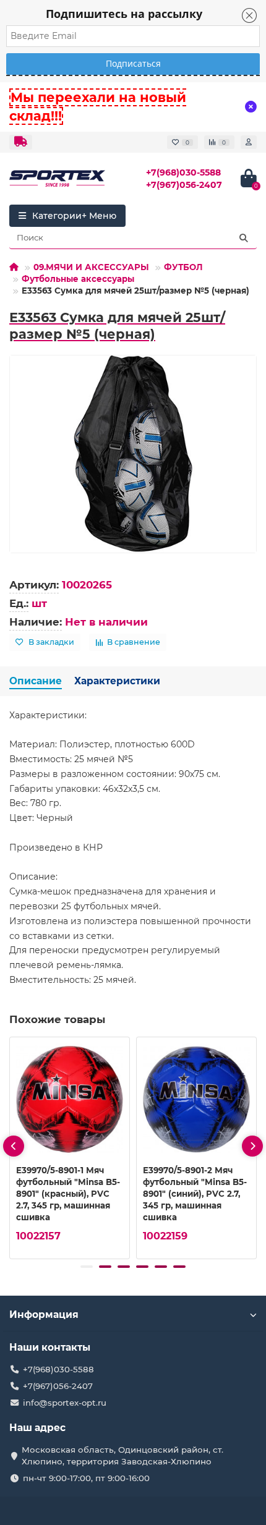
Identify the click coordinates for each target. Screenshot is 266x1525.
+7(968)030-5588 (183, 172)
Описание (35, 681)
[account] (249, 142)
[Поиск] (243, 238)
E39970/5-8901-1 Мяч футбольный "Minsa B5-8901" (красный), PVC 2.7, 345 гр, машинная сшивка (68, 1193)
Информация (44, 1314)
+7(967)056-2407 (184, 184)
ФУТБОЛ (183, 267)
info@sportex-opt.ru (64, 1403)
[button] (86, 1266)
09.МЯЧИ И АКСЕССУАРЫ (91, 267)
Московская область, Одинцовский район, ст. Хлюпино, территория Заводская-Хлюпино (122, 1455)
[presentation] (13, 1146)
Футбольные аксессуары (78, 279)
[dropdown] (20, 142)
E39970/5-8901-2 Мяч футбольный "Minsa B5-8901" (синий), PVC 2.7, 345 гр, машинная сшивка (195, 1193)
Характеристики (117, 681)
